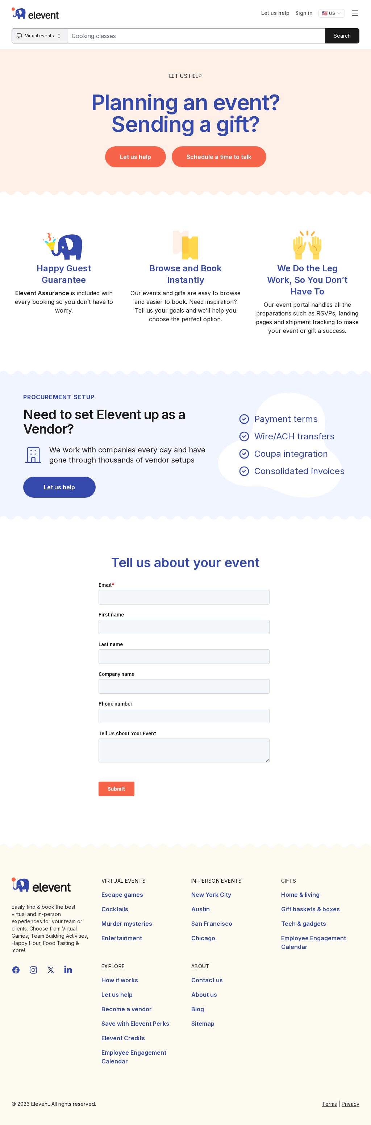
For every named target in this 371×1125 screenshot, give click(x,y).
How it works (119, 980)
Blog (197, 1009)
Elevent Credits (123, 1038)
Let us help (275, 13)
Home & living (300, 894)
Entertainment (121, 938)
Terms (329, 1104)
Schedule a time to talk (219, 156)
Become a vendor (126, 1009)
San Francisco (211, 923)
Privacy (350, 1104)
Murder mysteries (126, 923)
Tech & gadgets (303, 923)
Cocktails (114, 909)
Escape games (122, 894)
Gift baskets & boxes (310, 909)
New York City (211, 894)
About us (204, 994)
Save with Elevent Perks (135, 1023)
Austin (200, 909)
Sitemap (202, 1023)
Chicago (203, 938)
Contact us (207, 980)
